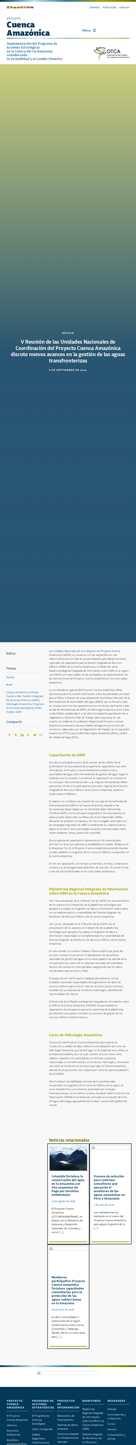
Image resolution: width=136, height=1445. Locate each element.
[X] (16, 735)
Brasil (9, 685)
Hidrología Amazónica (18, 704)
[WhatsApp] (28, 735)
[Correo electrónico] (41, 735)
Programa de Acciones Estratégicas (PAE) (25, 706)
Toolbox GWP (14, 712)
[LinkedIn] (22, 735)
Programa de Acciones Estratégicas (43, 1404)
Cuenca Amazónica (17, 692)
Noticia (10, 677)
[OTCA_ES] (111, 48)
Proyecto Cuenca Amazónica (15, 1404)
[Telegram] (34, 735)
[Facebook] (9, 735)
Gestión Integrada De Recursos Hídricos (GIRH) (24, 698)
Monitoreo (91, 1401)
